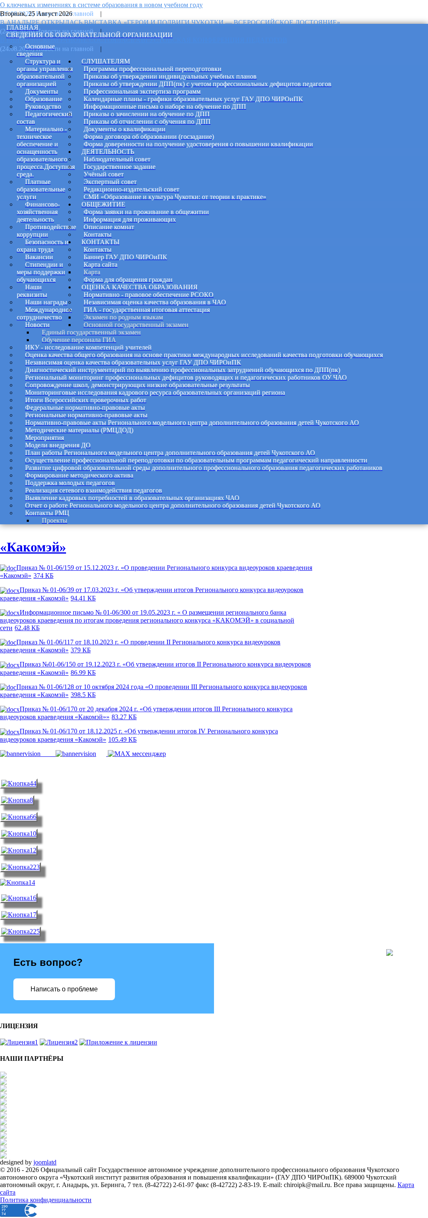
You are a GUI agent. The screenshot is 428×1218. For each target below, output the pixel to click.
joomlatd (44, 1162)
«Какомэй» (33, 546)
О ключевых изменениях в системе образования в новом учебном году (101, 4)
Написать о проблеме (64, 989)
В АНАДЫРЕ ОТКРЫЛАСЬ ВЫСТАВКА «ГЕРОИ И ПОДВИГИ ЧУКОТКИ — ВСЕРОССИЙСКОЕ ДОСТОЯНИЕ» (170, 22)
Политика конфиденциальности (46, 1199)
